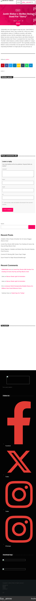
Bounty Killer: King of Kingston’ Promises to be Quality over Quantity (21, 338)
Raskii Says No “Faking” (18, 293)
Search (2, 223)
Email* (3, 187)
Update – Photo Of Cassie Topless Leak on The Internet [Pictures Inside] (17, 331)
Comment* (4, 169)
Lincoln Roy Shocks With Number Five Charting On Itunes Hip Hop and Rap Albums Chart (17, 144)
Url (2, 194)
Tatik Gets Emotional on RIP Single (19, 345)
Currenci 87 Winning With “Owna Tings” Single (13, 254)
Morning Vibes (8, 315)
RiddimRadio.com (6, 269)
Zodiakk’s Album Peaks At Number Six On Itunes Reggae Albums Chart (18, 108)
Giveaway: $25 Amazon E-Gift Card (19, 360)
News (17, 10)
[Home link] (7, 2)
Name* (3, 179)
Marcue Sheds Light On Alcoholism (15, 276)
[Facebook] (3, 592)
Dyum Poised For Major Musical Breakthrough (13, 257)
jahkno (7, 59)
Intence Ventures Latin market (17, 353)
